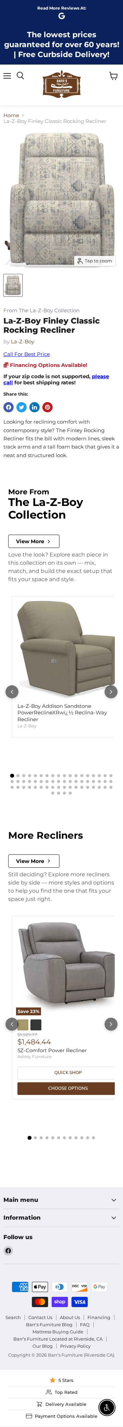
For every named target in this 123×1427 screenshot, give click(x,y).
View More (30, 541)
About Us (70, 1317)
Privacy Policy (75, 1346)
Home (11, 115)
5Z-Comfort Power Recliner (52, 1050)
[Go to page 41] (35, 787)
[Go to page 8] (52, 775)
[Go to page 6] (41, 775)
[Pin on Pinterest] (47, 407)
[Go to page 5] (35, 775)
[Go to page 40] (29, 787)
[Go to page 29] (70, 781)
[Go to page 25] (47, 781)
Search (13, 1317)
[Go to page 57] (64, 793)
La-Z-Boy (22, 341)
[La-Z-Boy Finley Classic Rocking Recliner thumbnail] (13, 285)
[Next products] (111, 691)
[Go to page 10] (64, 775)
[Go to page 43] (47, 787)
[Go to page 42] (41, 787)
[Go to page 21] (23, 781)
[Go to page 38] (17, 787)
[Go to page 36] (110, 781)
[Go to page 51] (93, 787)
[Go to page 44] (52, 787)
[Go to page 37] (12, 787)
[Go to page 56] (58, 793)
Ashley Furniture (34, 1056)
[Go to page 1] (12, 776)
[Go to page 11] (70, 775)
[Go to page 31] (81, 781)
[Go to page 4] (29, 775)
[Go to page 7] (47, 775)
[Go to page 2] (17, 775)
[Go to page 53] (105, 787)
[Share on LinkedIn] (34, 407)
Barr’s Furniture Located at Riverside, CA (57, 1339)
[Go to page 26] (52, 781)
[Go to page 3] (23, 775)
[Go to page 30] (76, 781)
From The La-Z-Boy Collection (41, 311)
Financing (98, 1317)
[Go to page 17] (105, 775)
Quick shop (68, 1073)
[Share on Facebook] (8, 407)
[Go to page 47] (70, 787)
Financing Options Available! (48, 365)
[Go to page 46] (64, 787)
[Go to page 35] (105, 781)
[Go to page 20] (17, 781)
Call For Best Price (26, 354)
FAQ (85, 1324)
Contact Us (40, 1317)
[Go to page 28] (64, 781)
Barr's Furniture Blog (49, 1324)
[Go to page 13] (81, 775)
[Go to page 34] (99, 781)
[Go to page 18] (110, 775)
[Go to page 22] (29, 781)
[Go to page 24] (41, 781)
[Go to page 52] (99, 787)
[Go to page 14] (87, 775)
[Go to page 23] (35, 781)
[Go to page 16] (99, 775)
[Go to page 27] (58, 781)
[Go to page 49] (81, 787)
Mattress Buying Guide (57, 1331)
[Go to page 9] (58, 775)
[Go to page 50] (87, 787)
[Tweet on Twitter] (21, 407)
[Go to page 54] (110, 787)
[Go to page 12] (76, 775)
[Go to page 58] (70, 793)
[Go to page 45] (58, 787)
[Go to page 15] (93, 775)
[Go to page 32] (87, 781)
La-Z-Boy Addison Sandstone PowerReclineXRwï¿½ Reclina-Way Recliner (62, 713)
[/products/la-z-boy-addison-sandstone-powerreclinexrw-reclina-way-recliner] (68, 649)
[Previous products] (11, 691)
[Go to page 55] (52, 793)
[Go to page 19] (12, 781)
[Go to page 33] (93, 781)
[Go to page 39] (23, 787)
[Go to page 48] (76, 787)
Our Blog (42, 1346)
